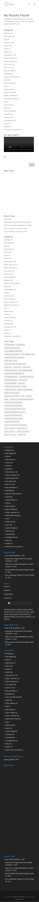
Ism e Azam (8, 64)
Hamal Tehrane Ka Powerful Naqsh (15, 228)
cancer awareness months (12, 348)
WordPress (19, 899)
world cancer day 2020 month (13, 402)
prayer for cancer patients (25, 389)
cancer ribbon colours (11, 361)
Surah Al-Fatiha (9, 111)
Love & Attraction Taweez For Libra (15, 231)
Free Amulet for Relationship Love (14, 373)
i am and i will (22, 380)
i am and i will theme (10, 383)
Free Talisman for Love (11, 377)
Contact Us (7, 598)
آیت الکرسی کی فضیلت (23, 431)
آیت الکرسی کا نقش (10, 431)
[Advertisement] (19, 192)
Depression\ (8, 43)
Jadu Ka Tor (8, 67)
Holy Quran (7, 55)
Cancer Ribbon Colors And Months (14, 357)
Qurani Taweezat (9, 95)
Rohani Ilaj (7, 105)
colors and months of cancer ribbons (15, 364)
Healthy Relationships (11, 380)
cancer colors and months (12, 354)
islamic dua (21, 383)
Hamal (6, 49)
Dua (5, 46)
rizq (5, 102)
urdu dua (28, 396)
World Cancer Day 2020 (11, 130)
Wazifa (6, 127)
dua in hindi (26, 367)
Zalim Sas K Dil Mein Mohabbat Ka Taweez (18, 225)
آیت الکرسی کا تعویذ (10, 428)
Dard (5, 39)
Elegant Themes (19, 897)
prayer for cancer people (12, 393)
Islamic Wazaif (8, 61)
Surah (6, 108)
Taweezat (7, 117)
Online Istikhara (9, 83)
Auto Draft (7, 219)
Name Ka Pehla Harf (10, 77)
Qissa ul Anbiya (9, 92)
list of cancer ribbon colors (12, 386)
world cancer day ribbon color (13, 415)
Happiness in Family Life (26, 377)
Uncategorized (8, 120)
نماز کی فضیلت (22, 434)
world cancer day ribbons (12, 422)
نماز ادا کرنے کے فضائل (10, 434)
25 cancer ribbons (10, 345)
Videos (6, 123)
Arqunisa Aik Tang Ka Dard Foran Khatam (17, 222)
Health (6, 52)
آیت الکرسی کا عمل (22, 428)
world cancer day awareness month (15, 412)
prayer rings (8, 89)
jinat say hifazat (9, 71)
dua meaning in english (25, 370)
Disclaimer (7, 590)
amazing (6, 33)
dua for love (8, 367)
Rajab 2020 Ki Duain (10, 99)
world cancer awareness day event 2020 (21, 399)
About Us (7, 586)
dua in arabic (17, 367)
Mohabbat (7, 74)
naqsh (6, 80)
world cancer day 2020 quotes (13, 406)
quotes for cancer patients (12, 396)
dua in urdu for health (11, 370)
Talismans (7, 114)
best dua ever (21, 345)
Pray (5, 86)
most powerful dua (10, 389)
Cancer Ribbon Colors (28, 354)
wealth (6, 399)
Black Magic (8, 36)
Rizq (23, 396)
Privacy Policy (8, 594)
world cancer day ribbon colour (14, 418)
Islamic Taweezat (9, 58)
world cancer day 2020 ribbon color (15, 409)
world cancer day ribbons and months (15, 425)
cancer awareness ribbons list (13, 351)
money (24, 386)
